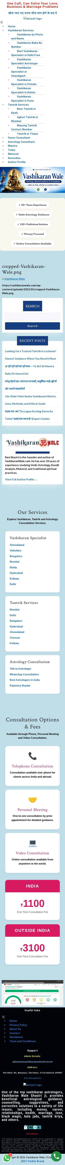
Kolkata (14, 578)
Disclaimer (16, 1037)
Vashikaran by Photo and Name (27, 36)
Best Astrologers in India (25, 679)
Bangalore (16, 556)
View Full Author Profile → (21, 479)
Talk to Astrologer (20, 668)
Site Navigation (32, 1078)
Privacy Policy (18, 1025)
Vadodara (15, 550)
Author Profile (17, 162)
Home (13, 1020)
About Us (15, 1029)
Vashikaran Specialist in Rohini (23, 90)
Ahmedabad (17, 544)
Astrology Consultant (21, 141)
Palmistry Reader (20, 685)
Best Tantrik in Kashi (23, 111)
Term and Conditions (23, 1041)
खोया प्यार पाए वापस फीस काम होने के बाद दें (32, 13)
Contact (15, 1033)
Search (33, 306)
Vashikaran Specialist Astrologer (24, 61)
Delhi (13, 584)
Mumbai (14, 561)
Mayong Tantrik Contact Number (24, 127)
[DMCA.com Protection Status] (32, 1127)
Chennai (15, 637)
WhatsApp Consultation (24, 674)
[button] (32, 22)
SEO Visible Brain (32, 1161)
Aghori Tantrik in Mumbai (24, 119)
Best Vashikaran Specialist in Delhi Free (25, 53)
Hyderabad (16, 572)
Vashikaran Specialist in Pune (22, 98)
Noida (13, 567)
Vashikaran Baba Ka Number (26, 45)
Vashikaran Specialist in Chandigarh (21, 71)
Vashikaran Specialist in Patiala (23, 82)
